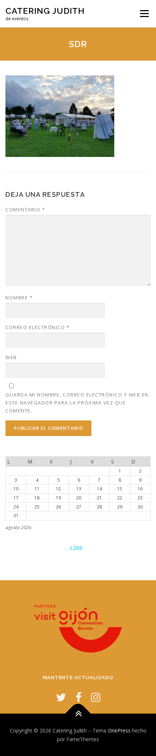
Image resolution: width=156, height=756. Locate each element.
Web (11, 357)
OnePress (119, 730)
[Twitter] (61, 697)
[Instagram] (95, 697)
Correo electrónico (37, 327)
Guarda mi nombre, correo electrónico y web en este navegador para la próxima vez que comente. (77, 402)
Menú (144, 14)
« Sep (76, 547)
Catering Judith (45, 11)
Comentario (25, 209)
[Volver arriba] (78, 713)
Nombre (19, 297)
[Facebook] (78, 697)
